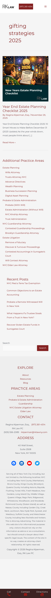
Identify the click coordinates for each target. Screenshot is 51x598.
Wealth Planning (14, 186)
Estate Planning (11, 168)
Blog (25, 383)
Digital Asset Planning (16, 195)
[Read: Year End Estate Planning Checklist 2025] (25, 78)
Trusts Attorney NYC (15, 177)
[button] (26, 6)
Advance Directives (15, 182)
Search (6, 343)
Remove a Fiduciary (15, 242)
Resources (25, 379)
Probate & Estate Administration (19, 200)
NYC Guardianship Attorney (17, 223)
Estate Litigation (11, 237)
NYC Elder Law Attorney (15, 265)
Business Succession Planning (21, 191)
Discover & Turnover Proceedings (22, 247)
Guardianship (26, 403)
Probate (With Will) (15, 205)
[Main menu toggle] (45, 6)
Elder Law (25, 411)
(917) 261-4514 (38, 424)
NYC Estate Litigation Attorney (26, 407)
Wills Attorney (12, 172)
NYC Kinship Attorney (16, 214)
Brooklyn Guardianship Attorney (22, 233)
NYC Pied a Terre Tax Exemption (23, 283)
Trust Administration (16, 219)
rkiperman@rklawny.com (34, 432)
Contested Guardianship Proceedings (25, 228)
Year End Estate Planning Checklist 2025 (24, 109)
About (25, 375)
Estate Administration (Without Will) (24, 209)
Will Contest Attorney (16, 260)
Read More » (9, 142)
